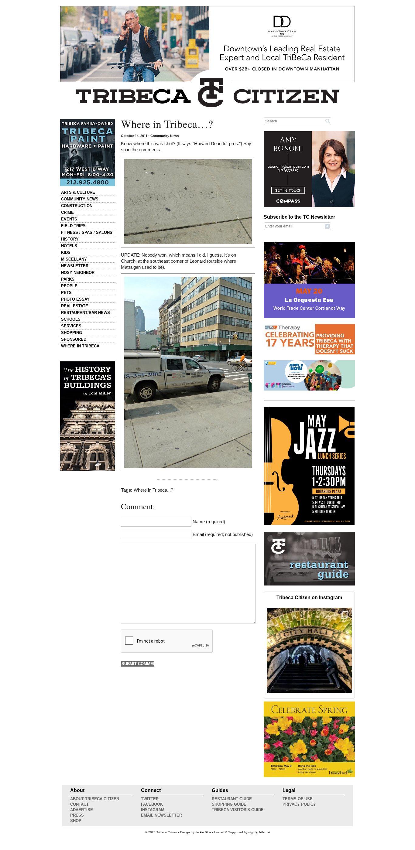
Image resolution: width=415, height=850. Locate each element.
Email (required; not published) (223, 534)
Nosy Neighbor (77, 272)
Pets (66, 292)
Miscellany (74, 259)
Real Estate (74, 306)
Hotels (69, 246)
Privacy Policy (299, 804)
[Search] (327, 121)
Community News (79, 199)
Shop (75, 820)
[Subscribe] (327, 226)
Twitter (150, 799)
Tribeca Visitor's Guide (238, 809)
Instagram (152, 809)
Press (77, 815)
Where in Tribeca (80, 346)
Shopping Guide (229, 804)
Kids (65, 252)
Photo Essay (75, 299)
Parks (67, 279)
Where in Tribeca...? (153, 490)
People (69, 286)
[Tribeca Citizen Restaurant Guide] (309, 584)
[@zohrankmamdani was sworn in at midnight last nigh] (309, 650)
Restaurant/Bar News (85, 312)
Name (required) (209, 521)
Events (69, 219)
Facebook (152, 804)
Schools (71, 319)
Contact (79, 804)
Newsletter (74, 266)
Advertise (81, 809)
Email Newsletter (161, 815)
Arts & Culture (78, 192)
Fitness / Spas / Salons (86, 232)
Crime (67, 212)
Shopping (71, 332)
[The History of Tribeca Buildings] (87, 416)
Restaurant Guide (232, 799)
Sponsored (73, 339)
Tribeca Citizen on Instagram (309, 597)
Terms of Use (298, 799)
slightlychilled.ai (259, 832)
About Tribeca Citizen (94, 799)
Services (71, 326)
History (70, 239)
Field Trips (73, 226)
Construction (76, 205)
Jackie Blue (203, 832)
